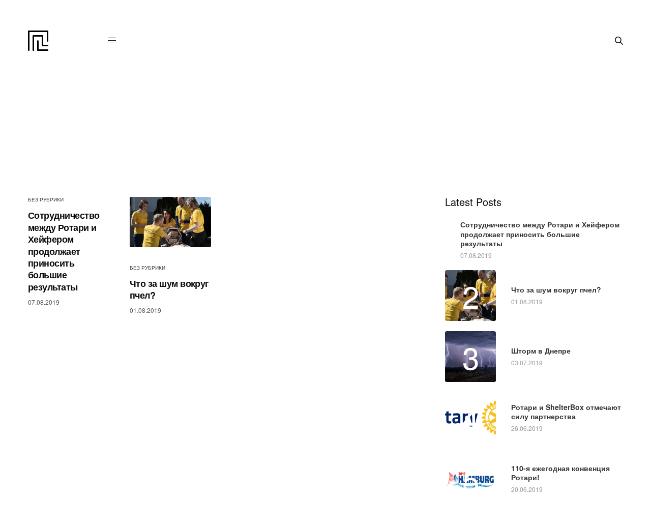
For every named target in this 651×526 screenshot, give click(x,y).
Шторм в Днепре (541, 350)
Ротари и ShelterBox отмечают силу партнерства (566, 411)
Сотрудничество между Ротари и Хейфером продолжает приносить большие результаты (63, 251)
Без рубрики (46, 199)
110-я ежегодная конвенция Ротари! (560, 472)
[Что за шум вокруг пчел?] (170, 222)
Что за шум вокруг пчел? (169, 290)
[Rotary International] (38, 41)
